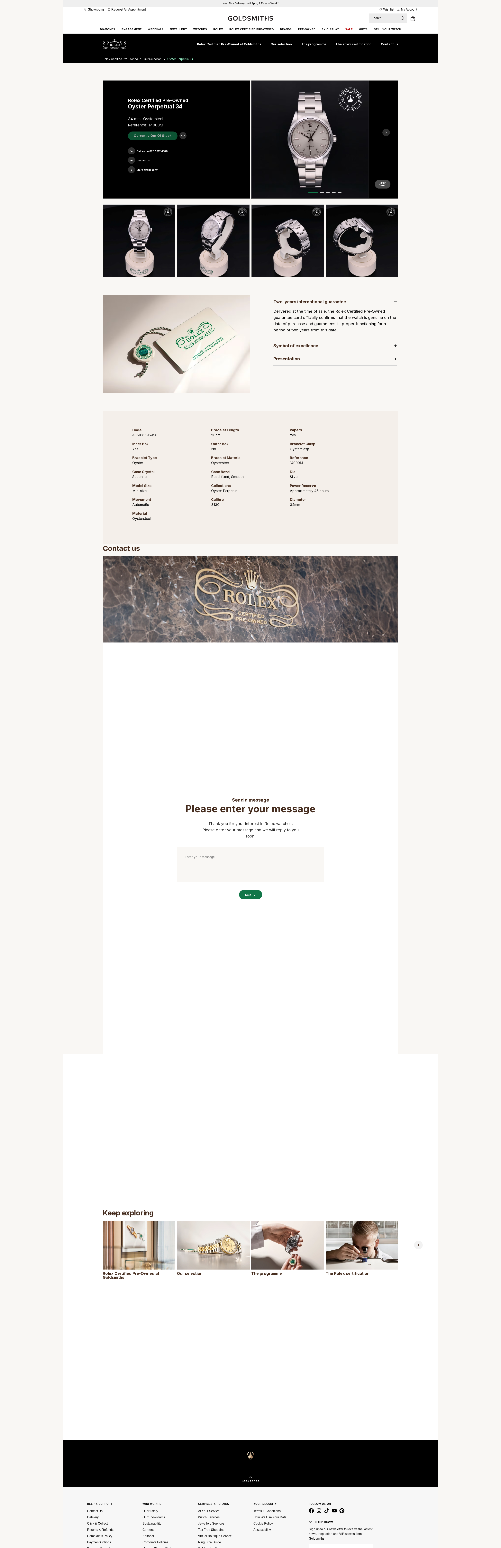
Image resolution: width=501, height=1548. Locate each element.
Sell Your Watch (387, 29)
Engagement (132, 29)
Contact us (389, 44)
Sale (349, 29)
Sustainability (151, 1523)
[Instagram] (319, 1512)
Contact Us (95, 1511)
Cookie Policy (263, 1523)
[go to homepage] (250, 18)
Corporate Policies (155, 1542)
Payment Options (99, 1542)
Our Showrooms (153, 1517)
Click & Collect (97, 1523)
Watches (200, 29)
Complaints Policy (99, 1536)
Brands (286, 29)
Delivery (93, 1517)
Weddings (155, 29)
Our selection (281, 44)
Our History (150, 1511)
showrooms (96, 9)
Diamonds (107, 29)
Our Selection (152, 59)
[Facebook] (312, 1512)
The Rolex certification (353, 44)
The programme (313, 44)
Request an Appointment (128, 9)
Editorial (148, 1536)
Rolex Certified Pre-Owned (251, 29)
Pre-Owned (306, 29)
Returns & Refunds (100, 1529)
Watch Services (209, 1517)
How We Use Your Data (270, 1517)
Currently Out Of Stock (153, 135)
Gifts (363, 29)
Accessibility (262, 1529)
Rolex (218, 29)
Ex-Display (330, 29)
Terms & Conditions (267, 1511)
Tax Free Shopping (211, 1529)
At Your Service (209, 1511)
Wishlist (388, 9)
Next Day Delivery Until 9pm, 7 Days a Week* (250, 3)
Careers (148, 1529)
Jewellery (178, 29)
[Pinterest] (342, 1512)
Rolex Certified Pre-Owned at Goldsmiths (229, 44)
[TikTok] (327, 1512)
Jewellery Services (211, 1523)
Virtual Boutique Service (215, 1536)
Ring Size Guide (209, 1542)
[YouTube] (335, 1512)
